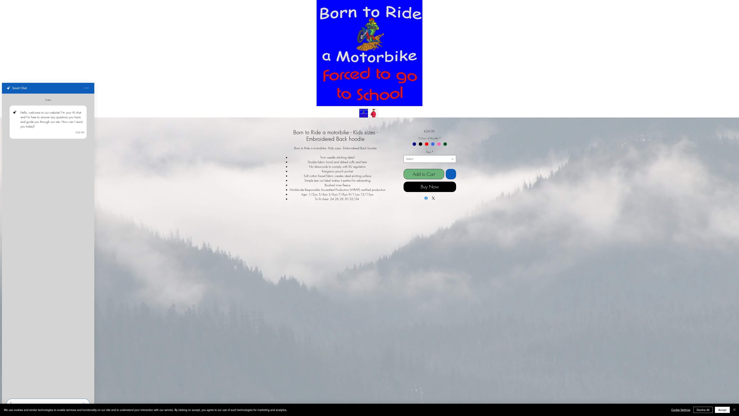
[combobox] (430, 159)
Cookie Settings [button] (680, 410)
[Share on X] (433, 206)
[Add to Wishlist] (451, 174)
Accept (722, 410)
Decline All (703, 410)
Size (429, 152)
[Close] (734, 410)
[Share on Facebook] (426, 206)
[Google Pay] (430, 196)
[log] (48, 245)
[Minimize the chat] (86, 88)
